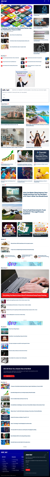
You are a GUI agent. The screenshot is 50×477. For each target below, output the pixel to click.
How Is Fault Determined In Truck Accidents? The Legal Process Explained (34, 211)
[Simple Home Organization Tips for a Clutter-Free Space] (12, 137)
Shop (4, 459)
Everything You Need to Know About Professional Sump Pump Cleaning (24, 295)
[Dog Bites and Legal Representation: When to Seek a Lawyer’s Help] (3, 301)
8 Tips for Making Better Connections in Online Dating (15, 314)
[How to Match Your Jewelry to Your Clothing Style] (4, 360)
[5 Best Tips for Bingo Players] (4, 331)
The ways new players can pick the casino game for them (19, 343)
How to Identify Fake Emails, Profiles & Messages (34, 61)
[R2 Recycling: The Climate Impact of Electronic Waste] (41, 47)
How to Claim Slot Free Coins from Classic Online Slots (40, 235)
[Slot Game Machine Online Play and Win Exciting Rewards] (9, 229)
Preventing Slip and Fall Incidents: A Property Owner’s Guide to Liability (18, 304)
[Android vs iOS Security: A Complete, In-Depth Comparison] (47, 66)
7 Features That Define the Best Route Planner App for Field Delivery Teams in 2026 (16, 29)
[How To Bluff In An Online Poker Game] (25, 229)
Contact (4, 461)
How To (35, 179)
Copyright (5, 468)
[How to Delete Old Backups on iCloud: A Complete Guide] (41, 173)
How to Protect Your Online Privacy (16, 34)
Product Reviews (16, 470)
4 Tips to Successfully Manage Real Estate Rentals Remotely (22, 249)
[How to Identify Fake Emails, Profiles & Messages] (47, 62)
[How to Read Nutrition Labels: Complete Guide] (5, 47)
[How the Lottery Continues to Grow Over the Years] (4, 353)
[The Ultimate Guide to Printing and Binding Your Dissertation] (41, 35)
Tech (23, 465)
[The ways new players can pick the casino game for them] (4, 346)
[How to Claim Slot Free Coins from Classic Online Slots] (40, 229)
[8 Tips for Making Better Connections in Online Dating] (3, 316)
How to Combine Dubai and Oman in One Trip (9, 124)
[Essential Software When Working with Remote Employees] (35, 256)
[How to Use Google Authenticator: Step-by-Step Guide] (23, 58)
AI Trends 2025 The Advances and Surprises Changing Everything (23, 429)
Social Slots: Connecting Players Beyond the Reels (18, 336)
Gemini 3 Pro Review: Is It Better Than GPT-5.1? (20, 417)
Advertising (5, 469)
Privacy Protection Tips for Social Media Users (9, 61)
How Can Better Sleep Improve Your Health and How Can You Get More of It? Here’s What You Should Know (35, 194)
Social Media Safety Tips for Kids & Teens (34, 147)
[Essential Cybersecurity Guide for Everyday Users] (47, 58)
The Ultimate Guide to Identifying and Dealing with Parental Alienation (27, 256)
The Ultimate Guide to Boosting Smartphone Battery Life (19, 40)
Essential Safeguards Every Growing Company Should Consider (7, 165)
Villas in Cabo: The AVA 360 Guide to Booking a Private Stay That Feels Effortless (26, 411)
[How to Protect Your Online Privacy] (5, 35)
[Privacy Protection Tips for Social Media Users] (23, 62)
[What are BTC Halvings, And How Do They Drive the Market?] (2, 256)
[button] (44, 1)
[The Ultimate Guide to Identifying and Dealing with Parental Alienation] (19, 256)
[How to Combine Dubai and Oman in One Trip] (12, 115)
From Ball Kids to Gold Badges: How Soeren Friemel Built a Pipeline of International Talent (24, 165)
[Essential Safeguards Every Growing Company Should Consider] (8, 156)
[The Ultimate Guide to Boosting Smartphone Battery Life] (5, 41)
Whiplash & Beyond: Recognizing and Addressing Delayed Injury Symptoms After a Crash (21, 309)
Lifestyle (14, 466)
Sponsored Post (6, 471)
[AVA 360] (4, 1)
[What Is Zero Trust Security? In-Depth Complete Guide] (41, 9)
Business (6, 257)
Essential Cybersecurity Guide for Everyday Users (34, 57)
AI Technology (15, 459)
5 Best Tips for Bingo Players (14, 328)
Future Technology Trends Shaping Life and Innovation (21, 423)
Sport (24, 461)
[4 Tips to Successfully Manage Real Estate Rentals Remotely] (5, 249)
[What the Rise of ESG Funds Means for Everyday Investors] (5, 243)
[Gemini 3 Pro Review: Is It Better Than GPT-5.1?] (41, 156)
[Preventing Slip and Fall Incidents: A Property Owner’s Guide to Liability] (3, 306)
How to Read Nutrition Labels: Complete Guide (18, 46)
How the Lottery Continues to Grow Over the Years (18, 350)
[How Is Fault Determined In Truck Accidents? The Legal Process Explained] (12, 212)
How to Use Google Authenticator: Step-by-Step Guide (11, 57)
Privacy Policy (5, 463)
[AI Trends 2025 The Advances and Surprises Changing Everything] (25, 173)
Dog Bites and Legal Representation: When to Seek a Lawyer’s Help (18, 300)
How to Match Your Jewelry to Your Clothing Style (18, 357)
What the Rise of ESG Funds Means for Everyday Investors (22, 243)
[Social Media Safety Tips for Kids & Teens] (37, 137)
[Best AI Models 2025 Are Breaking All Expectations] (23, 66)
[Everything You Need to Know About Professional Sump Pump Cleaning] (25, 283)
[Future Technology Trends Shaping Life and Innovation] (8, 173)
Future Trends (3, 179)
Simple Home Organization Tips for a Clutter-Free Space (12, 147)
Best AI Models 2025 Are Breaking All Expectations (10, 65)
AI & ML (18, 179)
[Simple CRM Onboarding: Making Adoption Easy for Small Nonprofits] (41, 22)
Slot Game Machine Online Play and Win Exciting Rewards (9, 235)
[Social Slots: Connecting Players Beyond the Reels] (4, 338)
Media (14, 468)
